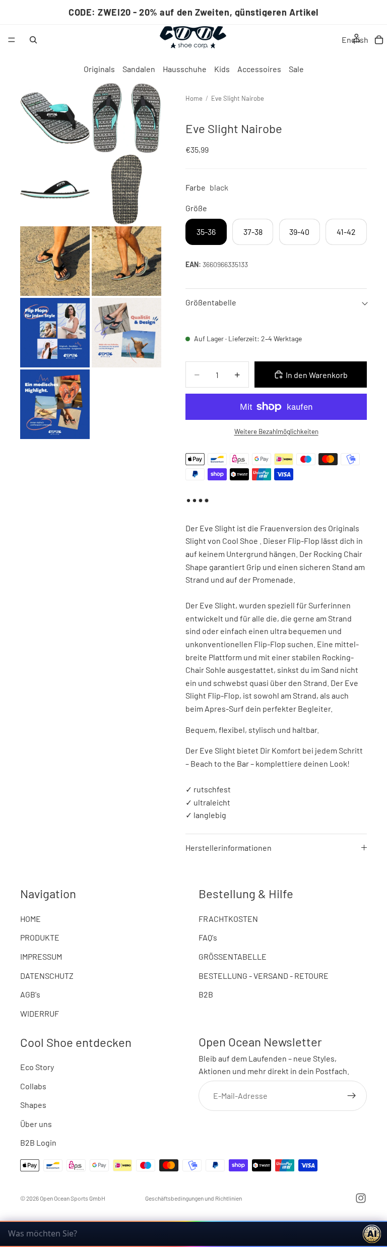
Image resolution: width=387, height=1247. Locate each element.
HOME (30, 918)
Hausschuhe (185, 69)
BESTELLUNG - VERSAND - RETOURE (264, 975)
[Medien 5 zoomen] (55, 261)
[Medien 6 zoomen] (126, 261)
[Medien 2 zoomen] (126, 118)
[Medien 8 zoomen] (126, 332)
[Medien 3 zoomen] (55, 189)
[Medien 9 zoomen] (55, 404)
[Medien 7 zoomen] (55, 332)
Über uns (36, 1124)
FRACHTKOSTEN (228, 918)
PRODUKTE (39, 938)
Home (194, 98)
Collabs (33, 1086)
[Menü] (11, 39)
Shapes (33, 1105)
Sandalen (138, 69)
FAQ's (208, 938)
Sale (296, 69)
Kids (222, 69)
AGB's (30, 995)
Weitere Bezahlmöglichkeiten (276, 431)
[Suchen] (33, 40)
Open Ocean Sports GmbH (72, 1198)
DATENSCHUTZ (47, 975)
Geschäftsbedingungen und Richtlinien (193, 1198)
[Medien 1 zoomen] (55, 118)
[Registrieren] (351, 1095)
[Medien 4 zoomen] (126, 189)
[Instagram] (361, 1198)
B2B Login (38, 1143)
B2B (206, 995)
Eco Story (37, 1067)
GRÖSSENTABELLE (233, 956)
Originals (99, 69)
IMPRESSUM (41, 956)
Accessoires (259, 69)
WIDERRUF (39, 1013)
